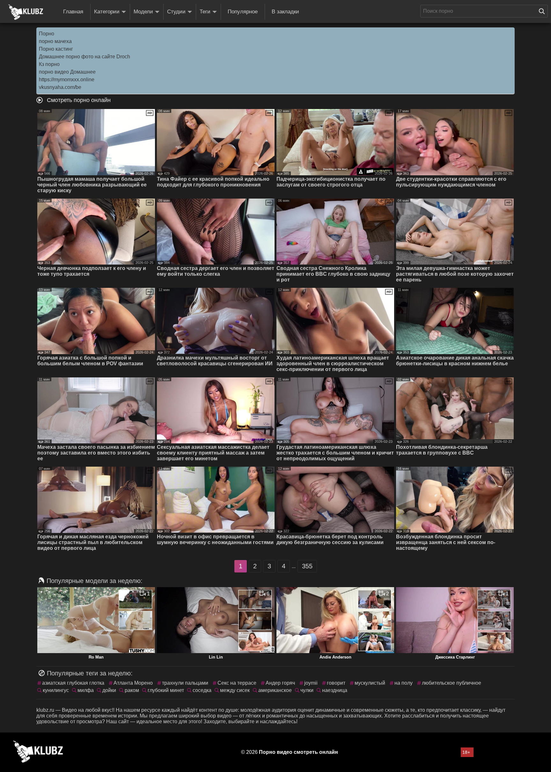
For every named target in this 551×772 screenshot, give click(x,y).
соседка (202, 690)
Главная (73, 12)
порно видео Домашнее (67, 72)
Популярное (243, 12)
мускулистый (370, 683)
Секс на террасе (236, 683)
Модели (143, 12)
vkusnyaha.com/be (60, 87)
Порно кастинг (56, 49)
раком (132, 690)
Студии (176, 12)
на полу (403, 683)
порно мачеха (55, 41)
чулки (306, 690)
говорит (336, 683)
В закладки (285, 12)
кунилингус (56, 690)
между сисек (235, 690)
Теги (205, 12)
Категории (107, 12)
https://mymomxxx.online (66, 79)
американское (275, 690)
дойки (109, 690)
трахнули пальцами (185, 683)
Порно (46, 33)
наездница (334, 690)
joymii (311, 683)
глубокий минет (166, 690)
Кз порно (49, 64)
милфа (85, 690)
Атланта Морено (133, 683)
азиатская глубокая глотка (73, 683)
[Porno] (26, 12)
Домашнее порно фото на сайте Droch (84, 56)
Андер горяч (280, 683)
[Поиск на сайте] (543, 11)
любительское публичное (451, 683)
